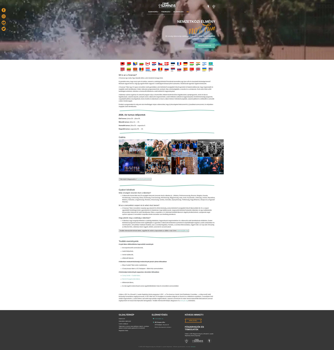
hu (188, 12)
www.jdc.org (184, 300)
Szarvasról (153, 12)
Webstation (193, 346)
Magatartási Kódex (123, 330)
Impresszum (122, 318)
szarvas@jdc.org (182, 230)
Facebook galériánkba (144, 179)
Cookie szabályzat (123, 323)
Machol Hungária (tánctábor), (131, 279)
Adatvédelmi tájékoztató (125, 321)
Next (330, 36)
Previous (4, 36)
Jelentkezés (178, 12)
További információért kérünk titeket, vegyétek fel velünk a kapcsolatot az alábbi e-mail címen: (153, 230)
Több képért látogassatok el (135, 179)
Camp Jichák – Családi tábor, (131, 275)
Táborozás (165, 12)
